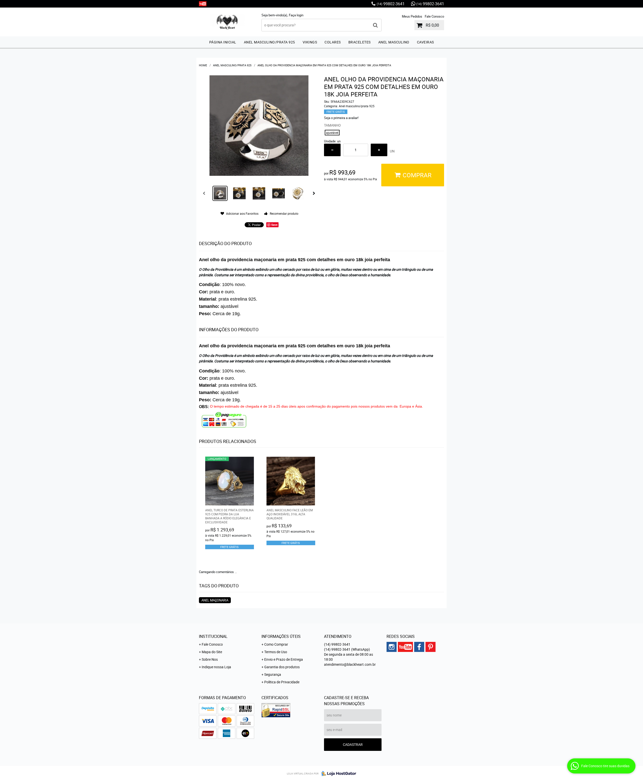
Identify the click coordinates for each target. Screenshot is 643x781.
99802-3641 (391, 4)
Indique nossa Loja (216, 666)
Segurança (272, 674)
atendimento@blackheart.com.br (350, 664)
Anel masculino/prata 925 (269, 42)
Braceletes (359, 42)
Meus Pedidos (412, 16)
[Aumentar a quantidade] (379, 150)
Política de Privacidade (281, 682)
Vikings (310, 42)
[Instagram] (392, 647)
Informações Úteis (281, 636)
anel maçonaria (214, 600)
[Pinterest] (430, 647)
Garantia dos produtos (282, 666)
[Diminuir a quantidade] (332, 150)
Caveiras (425, 42)
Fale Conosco (434, 16)
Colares (333, 42)
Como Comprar (276, 644)
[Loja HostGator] (337, 773)
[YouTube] (202, 3)
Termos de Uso (275, 651)
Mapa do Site (212, 651)
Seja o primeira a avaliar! (341, 118)
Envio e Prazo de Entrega (283, 659)
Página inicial (222, 42)
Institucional (213, 636)
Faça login (296, 15)
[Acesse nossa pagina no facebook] (419, 647)
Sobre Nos (210, 659)
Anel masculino (393, 42)
